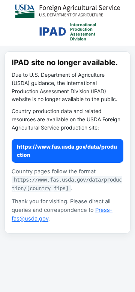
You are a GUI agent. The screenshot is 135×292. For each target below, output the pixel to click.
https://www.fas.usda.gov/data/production (67, 150)
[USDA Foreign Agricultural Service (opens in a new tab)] (67, 11)
